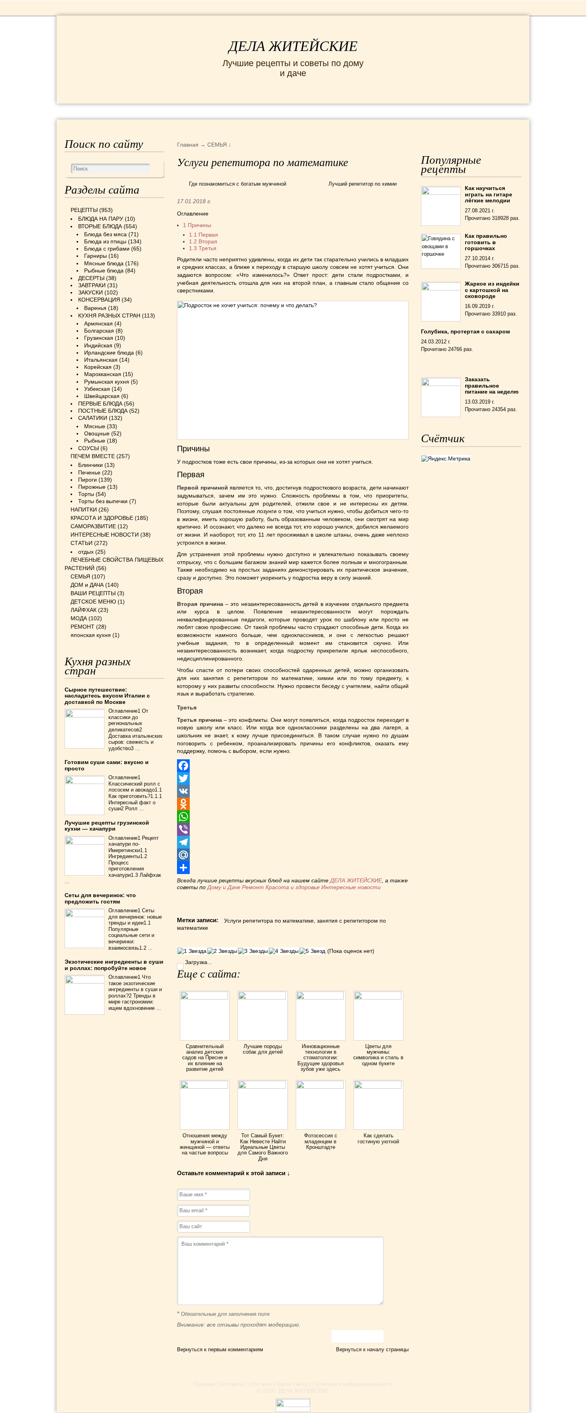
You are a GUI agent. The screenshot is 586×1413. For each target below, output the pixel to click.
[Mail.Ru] (293, 855)
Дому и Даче (223, 887)
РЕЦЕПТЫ (81, 111)
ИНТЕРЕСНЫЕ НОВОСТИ (260, 111)
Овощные (97, 433)
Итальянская (101, 360)
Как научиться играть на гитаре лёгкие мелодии (488, 194)
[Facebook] (293, 765)
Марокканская (102, 374)
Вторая (203, 241)
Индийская (98, 345)
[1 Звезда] (192, 951)
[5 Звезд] (312, 951)
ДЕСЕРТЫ (91, 278)
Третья (202, 248)
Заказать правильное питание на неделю (492, 385)
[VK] (293, 791)
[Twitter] (293, 778)
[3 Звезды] (253, 951)
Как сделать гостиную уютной (378, 1138)
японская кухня (91, 635)
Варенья (95, 308)
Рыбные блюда (104, 270)
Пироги (87, 479)
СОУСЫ (88, 448)
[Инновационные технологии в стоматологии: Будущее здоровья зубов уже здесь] (321, 997)
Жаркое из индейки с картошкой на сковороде (492, 289)
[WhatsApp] (293, 816)
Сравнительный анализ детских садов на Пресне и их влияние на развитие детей (204, 1057)
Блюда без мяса (105, 234)
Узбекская (97, 389)
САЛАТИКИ (92, 418)
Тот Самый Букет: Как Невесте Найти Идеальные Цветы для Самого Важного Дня (263, 1147)
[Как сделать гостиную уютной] (378, 1087)
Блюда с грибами (107, 248)
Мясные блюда (104, 263)
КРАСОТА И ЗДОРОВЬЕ (155, 111)
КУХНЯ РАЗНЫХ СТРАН (109, 315)
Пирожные (92, 487)
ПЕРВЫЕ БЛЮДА (100, 403)
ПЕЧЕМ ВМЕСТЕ (93, 456)
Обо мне (260, 1384)
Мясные (94, 426)
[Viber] (293, 829)
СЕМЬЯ (332, 111)
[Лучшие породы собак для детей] (262, 997)
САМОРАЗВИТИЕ (93, 526)
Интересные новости (351, 887)
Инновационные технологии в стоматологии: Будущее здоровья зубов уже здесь (320, 1057)
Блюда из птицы (105, 241)
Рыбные (94, 440)
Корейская (98, 367)
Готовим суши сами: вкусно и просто (107, 765)
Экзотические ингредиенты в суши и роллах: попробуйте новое (114, 964)
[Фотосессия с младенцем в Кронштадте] (321, 1087)
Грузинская (98, 338)
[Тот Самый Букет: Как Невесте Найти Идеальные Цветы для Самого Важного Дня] (262, 1087)
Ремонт (253, 887)
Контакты (232, 1384)
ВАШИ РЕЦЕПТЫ (93, 593)
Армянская (98, 323)
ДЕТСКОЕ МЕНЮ (93, 601)
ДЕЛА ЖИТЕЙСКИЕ (293, 46)
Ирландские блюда (109, 352)
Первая (203, 234)
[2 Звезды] (222, 951)
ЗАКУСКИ (90, 292)
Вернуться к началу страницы (372, 1349)
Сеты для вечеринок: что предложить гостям (100, 898)
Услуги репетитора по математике (269, 920)
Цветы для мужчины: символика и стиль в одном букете (378, 1054)
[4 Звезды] (283, 951)
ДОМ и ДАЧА (380, 111)
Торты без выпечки (103, 501)
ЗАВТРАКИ (92, 285)
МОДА (424, 111)
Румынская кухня (106, 381)
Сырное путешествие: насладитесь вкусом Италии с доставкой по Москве (107, 695)
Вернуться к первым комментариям (220, 1349)
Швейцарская (102, 396)
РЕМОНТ (461, 111)
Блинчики (90, 465)
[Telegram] (293, 842)
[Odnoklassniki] (293, 804)
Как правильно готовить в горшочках (486, 242)
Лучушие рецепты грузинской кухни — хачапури (107, 825)
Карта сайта (292, 1384)
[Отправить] (293, 867)
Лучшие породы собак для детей (263, 1049)
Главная (204, 1384)
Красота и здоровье (292, 887)
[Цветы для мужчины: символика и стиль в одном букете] (378, 997)
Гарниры (95, 256)
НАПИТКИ (84, 509)
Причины (197, 225)
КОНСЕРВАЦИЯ (99, 299)
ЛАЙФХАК (83, 610)
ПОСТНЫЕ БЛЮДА (103, 411)
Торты (86, 494)
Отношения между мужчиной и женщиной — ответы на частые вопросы (205, 1144)
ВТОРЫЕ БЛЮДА (100, 226)
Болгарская (99, 330)
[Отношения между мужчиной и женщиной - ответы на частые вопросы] (205, 1087)
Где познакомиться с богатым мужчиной (237, 184)
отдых (86, 552)
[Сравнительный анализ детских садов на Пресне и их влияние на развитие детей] (205, 997)
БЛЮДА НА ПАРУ (100, 219)
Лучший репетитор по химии (362, 184)
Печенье (89, 472)
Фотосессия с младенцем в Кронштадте (320, 1141)
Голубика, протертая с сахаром (465, 331)
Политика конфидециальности (352, 1384)
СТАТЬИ (81, 543)
